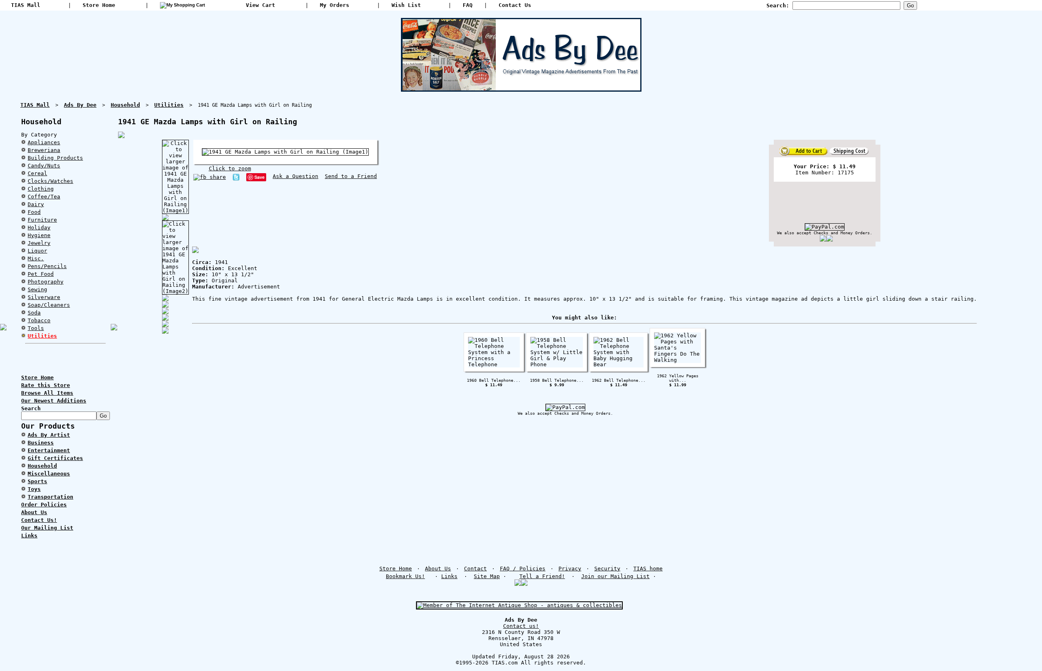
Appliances (44, 142)
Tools (36, 328)
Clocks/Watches (50, 181)
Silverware (44, 297)
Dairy (36, 204)
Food (34, 212)
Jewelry (39, 243)
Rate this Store (45, 385)
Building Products (55, 158)
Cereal (37, 173)
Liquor (37, 251)
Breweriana (44, 150)
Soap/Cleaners (49, 305)
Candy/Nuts (44, 166)
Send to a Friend (351, 176)
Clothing (41, 189)
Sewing (37, 289)
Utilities (42, 336)
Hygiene (39, 235)
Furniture (42, 220)
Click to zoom (230, 168)
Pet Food (41, 274)
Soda (34, 313)
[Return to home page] (521, 88)
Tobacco (39, 320)
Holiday (39, 227)
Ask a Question (295, 176)
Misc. (36, 258)
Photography (45, 282)
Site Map (487, 576)
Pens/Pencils (47, 266)
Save (259, 177)
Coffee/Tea (44, 197)
